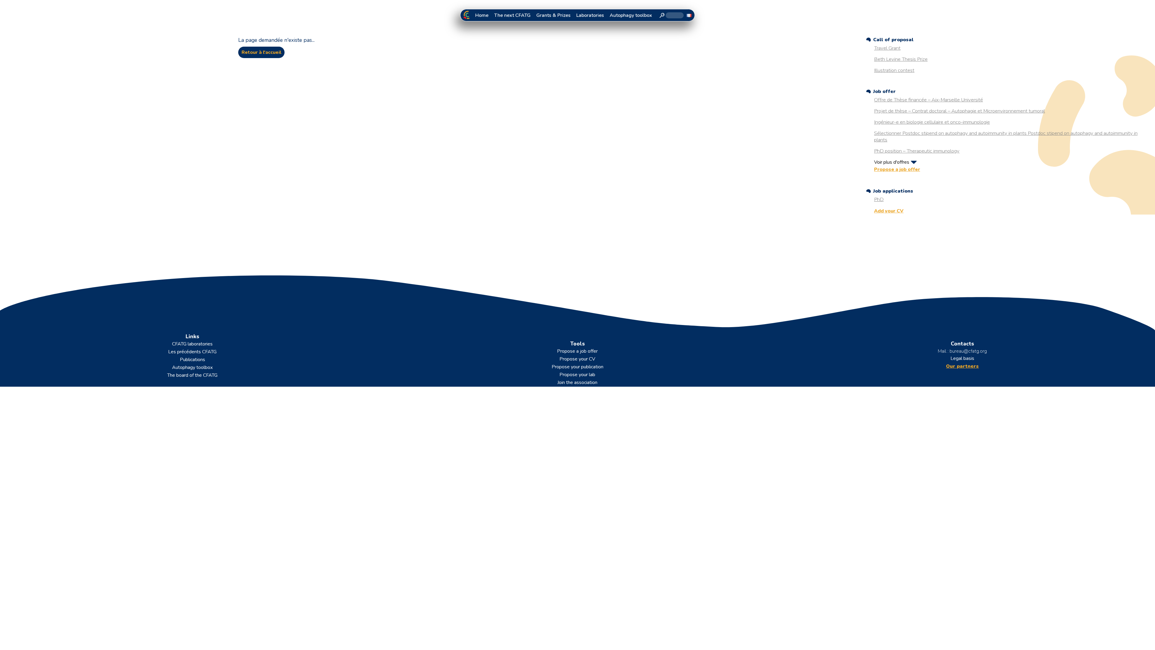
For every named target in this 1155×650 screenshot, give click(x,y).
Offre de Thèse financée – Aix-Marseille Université (928, 99)
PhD (879, 199)
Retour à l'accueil (261, 52)
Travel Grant (887, 48)
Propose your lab (577, 374)
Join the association (577, 382)
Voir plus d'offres (891, 162)
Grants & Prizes (553, 15)
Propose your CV (577, 359)
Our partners (962, 366)
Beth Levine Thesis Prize (901, 59)
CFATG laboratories (192, 344)
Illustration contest (894, 70)
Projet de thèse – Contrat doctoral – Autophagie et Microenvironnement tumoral (959, 110)
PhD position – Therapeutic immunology (916, 150)
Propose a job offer (897, 169)
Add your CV (889, 211)
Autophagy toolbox (631, 15)
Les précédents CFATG (192, 351)
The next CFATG (512, 15)
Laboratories (590, 15)
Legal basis (962, 358)
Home (481, 15)
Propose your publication (577, 367)
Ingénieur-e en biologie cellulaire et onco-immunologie (932, 122)
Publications (192, 359)
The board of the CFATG (192, 375)
